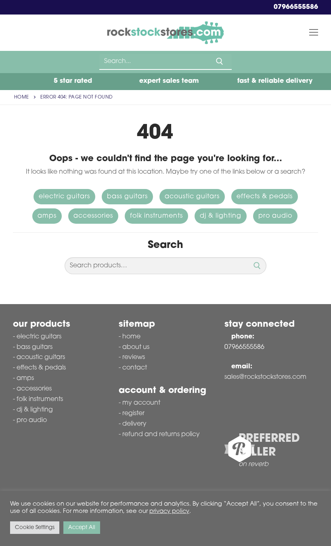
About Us (135, 347)
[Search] (257, 265)
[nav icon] (313, 32)
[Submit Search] (219, 61)
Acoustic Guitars (192, 196)
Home (21, 97)
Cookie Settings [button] (34, 527)
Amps (47, 216)
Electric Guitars (64, 196)
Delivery (134, 424)
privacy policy (169, 511)
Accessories (93, 216)
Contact (134, 368)
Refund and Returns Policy (161, 434)
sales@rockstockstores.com (265, 377)
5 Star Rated (72, 81)
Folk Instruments (156, 216)
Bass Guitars (127, 196)
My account (141, 403)
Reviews (133, 357)
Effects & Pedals (265, 196)
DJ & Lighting (220, 216)
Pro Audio (275, 216)
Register (133, 413)
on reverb (253, 464)
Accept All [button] (81, 527)
